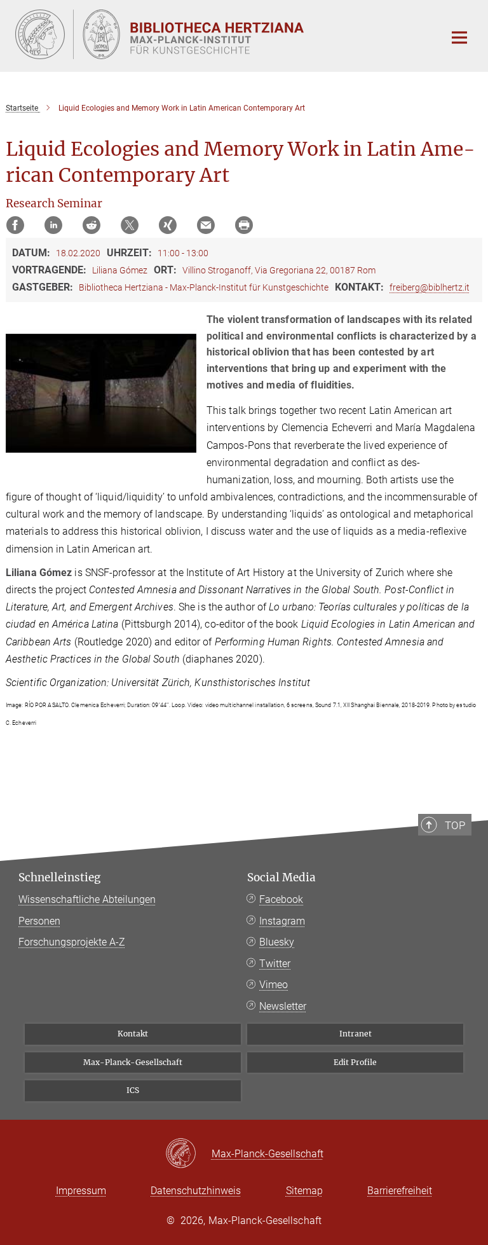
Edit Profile (355, 1062)
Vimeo (273, 985)
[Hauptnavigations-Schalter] (459, 37)
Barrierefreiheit (399, 1191)
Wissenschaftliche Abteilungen (87, 899)
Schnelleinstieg (59, 877)
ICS (132, 1090)
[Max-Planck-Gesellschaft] (188, 1154)
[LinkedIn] (53, 225)
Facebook (281, 899)
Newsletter (282, 1006)
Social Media (281, 877)
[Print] (244, 225)
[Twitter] (129, 225)
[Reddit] (91, 225)
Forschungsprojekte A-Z (71, 942)
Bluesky (276, 942)
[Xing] (167, 225)
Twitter (274, 964)
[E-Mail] (205, 225)
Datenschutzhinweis (196, 1191)
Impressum (81, 1191)
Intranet (355, 1033)
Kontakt (133, 1033)
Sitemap (304, 1191)
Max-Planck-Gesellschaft (132, 1062)
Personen (39, 921)
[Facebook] (15, 225)
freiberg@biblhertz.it (430, 287)
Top (455, 825)
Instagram (282, 921)
